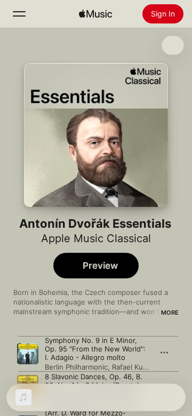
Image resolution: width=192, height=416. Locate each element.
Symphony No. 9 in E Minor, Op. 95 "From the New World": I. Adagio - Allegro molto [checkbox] (95, 349)
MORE (170, 312)
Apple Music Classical (96, 238)
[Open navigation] (19, 14)
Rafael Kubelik (135, 367)
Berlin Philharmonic (76, 367)
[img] (95, 14)
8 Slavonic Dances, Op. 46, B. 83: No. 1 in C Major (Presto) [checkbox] (93, 380)
